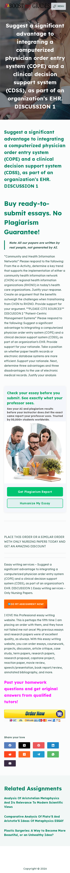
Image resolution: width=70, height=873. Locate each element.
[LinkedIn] (53, 745)
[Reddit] (10, 754)
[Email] (10, 763)
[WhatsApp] (53, 754)
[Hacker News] (24, 754)
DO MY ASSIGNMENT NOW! (27, 604)
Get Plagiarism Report (35, 492)
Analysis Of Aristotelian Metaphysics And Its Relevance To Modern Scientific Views (33, 802)
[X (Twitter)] (24, 745)
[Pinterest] (39, 745)
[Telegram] (39, 754)
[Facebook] (10, 745)
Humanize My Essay (35, 503)
